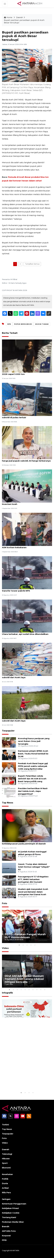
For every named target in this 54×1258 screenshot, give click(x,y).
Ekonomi (6, 1168)
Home (9, 17)
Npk (9, 324)
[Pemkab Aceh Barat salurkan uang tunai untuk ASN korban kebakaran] (27, 529)
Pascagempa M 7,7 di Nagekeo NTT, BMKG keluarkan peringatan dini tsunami (33, 879)
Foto (4, 903)
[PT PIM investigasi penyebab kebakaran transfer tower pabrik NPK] (27, 572)
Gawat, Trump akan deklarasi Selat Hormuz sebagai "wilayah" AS (34, 867)
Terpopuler (8, 731)
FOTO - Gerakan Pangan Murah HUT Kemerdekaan (25, 936)
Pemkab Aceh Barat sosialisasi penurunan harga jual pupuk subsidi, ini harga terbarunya (26, 459)
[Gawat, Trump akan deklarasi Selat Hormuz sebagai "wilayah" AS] (9, 868)
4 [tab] (31, 945)
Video (5, 948)
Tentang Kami (9, 1217)
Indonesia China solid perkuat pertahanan (24, 1083)
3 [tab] (27, 945)
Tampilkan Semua (32, 264)
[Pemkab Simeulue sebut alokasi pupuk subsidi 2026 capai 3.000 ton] (27, 356)
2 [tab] (23, 945)
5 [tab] (35, 945)
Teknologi (7, 1154)
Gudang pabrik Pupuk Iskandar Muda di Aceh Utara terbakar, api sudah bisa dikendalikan (26, 632)
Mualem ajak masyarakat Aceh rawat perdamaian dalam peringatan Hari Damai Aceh (33, 892)
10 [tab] (44, 989)
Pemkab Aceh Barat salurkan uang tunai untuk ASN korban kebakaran (26, 546)
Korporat (6, 1235)
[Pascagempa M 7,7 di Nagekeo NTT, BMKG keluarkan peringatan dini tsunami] (9, 880)
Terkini (5, 1124)
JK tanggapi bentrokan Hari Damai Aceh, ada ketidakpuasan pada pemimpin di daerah (26, 842)
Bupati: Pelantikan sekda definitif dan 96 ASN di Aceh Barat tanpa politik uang (32, 779)
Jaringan (6, 1199)
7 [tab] (33, 989)
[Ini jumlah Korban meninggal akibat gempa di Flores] (9, 855)
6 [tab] (29, 989)
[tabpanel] (27, 926)
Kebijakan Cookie (10, 1213)
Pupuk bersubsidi (23, 324)
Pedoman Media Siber (13, 1222)
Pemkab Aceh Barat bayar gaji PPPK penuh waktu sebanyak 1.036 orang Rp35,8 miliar (33, 766)
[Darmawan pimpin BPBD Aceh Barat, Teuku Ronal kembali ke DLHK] (9, 754)
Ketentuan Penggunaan (14, 1204)
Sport (5, 1163)
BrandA (5, 1226)
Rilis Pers (6, 1192)
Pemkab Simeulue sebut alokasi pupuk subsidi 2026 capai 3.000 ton (26, 372)
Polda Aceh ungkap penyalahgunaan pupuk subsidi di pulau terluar (25, 416)
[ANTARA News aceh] (30, 4)
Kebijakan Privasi (10, 1208)
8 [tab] (37, 989)
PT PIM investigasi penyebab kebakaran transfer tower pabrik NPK (23, 589)
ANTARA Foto (9, 1231)
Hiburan (6, 1158)
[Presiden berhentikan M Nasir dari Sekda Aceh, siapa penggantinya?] (9, 792)
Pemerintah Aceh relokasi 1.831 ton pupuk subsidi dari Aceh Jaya (24, 676)
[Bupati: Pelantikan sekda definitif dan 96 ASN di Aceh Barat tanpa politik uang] (9, 779)
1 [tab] (19, 945)
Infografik (7, 993)
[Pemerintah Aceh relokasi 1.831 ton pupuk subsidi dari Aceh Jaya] (27, 659)
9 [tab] (40, 989)
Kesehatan (7, 1174)
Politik (5, 1179)
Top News (7, 802)
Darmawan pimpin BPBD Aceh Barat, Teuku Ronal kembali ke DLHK (33, 754)
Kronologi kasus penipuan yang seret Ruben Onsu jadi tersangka (33, 741)
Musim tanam (42, 324)
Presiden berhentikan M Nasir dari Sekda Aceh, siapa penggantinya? (33, 791)
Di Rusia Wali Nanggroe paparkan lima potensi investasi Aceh (26, 502)
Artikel (5, 1188)
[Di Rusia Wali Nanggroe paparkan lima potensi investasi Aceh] (27, 486)
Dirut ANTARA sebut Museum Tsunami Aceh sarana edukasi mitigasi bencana (24, 978)
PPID (4, 1240)
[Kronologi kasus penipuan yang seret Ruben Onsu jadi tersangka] (9, 742)
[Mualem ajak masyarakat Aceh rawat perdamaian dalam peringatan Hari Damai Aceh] (9, 893)
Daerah (19, 17)
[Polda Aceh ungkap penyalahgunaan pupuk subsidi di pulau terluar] (27, 399)
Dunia (5, 1183)
